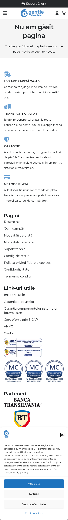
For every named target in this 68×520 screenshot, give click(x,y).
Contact (10, 333)
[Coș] (64, 13)
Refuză (34, 494)
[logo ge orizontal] (32, 13)
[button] (62, 435)
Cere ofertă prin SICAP (21, 319)
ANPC (8, 326)
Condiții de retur (16, 256)
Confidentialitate (34, 513)
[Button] (57, 13)
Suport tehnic (14, 249)
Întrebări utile (14, 295)
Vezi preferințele (34, 504)
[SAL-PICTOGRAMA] (34, 343)
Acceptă (34, 483)
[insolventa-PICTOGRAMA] (34, 352)
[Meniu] (5, 13)
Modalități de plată (18, 235)
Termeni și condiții (17, 276)
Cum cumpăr (14, 228)
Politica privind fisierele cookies (27, 263)
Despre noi (12, 222)
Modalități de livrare (19, 242)
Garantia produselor (19, 302)
